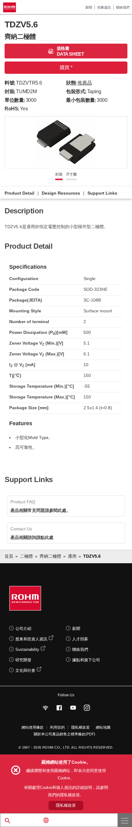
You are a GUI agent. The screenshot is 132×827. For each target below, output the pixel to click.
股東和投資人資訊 (31, 639)
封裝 (59, 174)
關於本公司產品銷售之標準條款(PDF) (64, 734)
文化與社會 (25, 670)
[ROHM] (10, 7)
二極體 (26, 556)
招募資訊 (104, 7)
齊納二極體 (50, 556)
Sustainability (27, 649)
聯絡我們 (123, 7)
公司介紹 (23, 628)
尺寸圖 (71, 174)
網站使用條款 (32, 727)
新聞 (88, 7)
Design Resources (61, 193)
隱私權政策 (80, 727)
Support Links (102, 193)
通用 (72, 556)
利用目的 (57, 727)
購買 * (66, 67)
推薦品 (84, 82)
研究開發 (23, 660)
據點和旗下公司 (86, 660)
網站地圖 (103, 727)
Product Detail (19, 193)
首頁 (9, 556)
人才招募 (80, 639)
